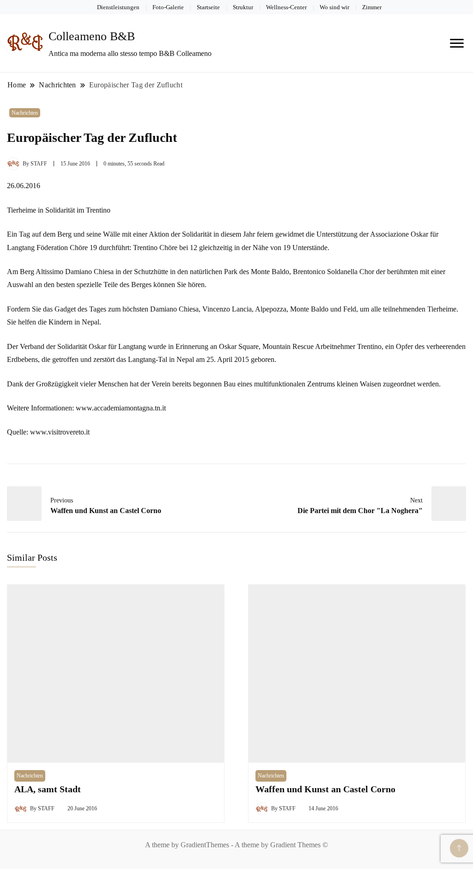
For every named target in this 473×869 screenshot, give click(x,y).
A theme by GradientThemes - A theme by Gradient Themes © (236, 845)
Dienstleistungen (118, 7)
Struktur (243, 7)
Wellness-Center (286, 7)
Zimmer (372, 7)
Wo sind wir (334, 7)
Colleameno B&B (92, 36)
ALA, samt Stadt (47, 789)
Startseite (208, 7)
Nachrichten (25, 113)
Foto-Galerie (168, 7)
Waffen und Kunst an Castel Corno (325, 789)
